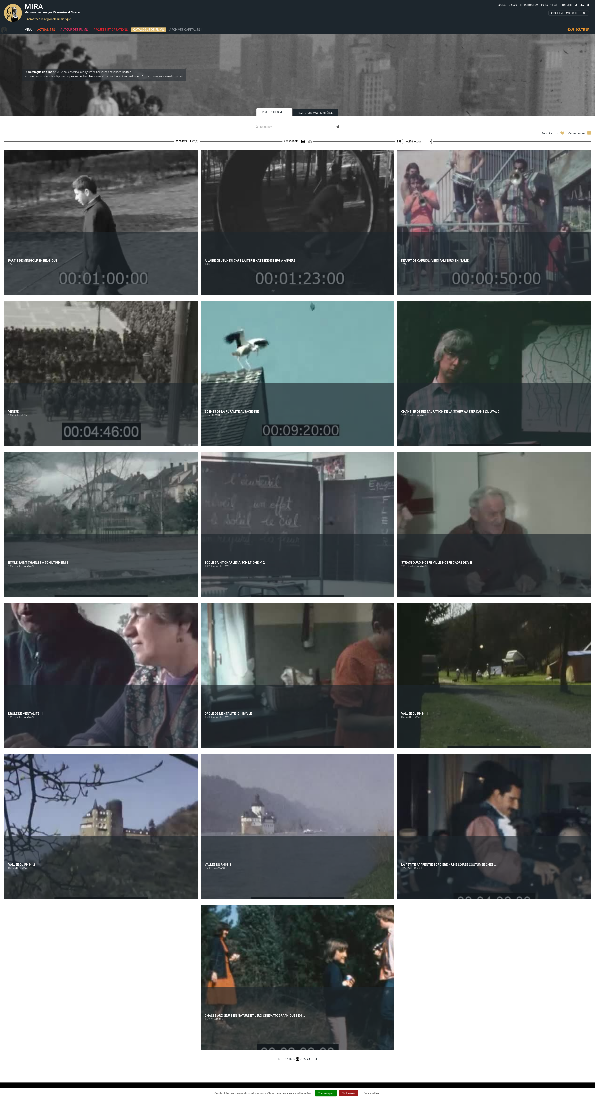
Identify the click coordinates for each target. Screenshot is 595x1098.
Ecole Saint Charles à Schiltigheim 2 (235, 562)
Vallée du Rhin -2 (21, 864)
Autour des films (74, 30)
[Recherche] (576, 5)
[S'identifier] (582, 5)
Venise (13, 411)
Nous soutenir (578, 30)
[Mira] (4, 30)
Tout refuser (348, 1093)
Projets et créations (110, 30)
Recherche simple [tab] (274, 112)
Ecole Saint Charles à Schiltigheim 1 (38, 562)
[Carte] (310, 141)
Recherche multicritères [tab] (315, 112)
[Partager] (588, 5)
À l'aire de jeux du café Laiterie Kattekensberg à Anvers (250, 260)
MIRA (28, 30)
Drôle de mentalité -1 (25, 713)
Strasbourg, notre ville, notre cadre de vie (436, 562)
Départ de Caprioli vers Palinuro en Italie (435, 260)
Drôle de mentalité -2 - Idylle (228, 713)
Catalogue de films (148, 30)
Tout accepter (325, 1093)
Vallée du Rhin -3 (218, 864)
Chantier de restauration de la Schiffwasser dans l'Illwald (450, 411)
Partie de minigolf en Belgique (32, 260)
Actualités (46, 30)
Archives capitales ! (185, 30)
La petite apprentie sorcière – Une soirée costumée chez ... (449, 864)
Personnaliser (371, 1093)
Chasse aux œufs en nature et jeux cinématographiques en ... (255, 1015)
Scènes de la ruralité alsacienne (232, 411)
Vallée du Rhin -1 (414, 713)
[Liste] (303, 141)
